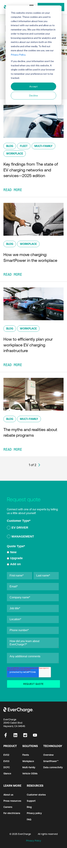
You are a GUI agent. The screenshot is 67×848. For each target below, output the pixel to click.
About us (8, 794)
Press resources (12, 800)
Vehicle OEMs (29, 773)
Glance (7, 773)
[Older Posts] (39, 465)
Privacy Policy (18, 54)
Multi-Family (43, 145)
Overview (48, 754)
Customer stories (36, 794)
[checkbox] (33, 533)
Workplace (14, 153)
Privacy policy (34, 813)
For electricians (11, 813)
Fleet (24, 145)
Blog (9, 145)
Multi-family (28, 767)
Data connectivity (53, 767)
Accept (33, 86)
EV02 (6, 754)
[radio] (33, 528)
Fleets (25, 754)
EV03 (6, 761)
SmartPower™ (51, 761)
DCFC (6, 767)
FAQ (29, 819)
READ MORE (12, 190)
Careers (7, 807)
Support (31, 800)
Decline (33, 95)
